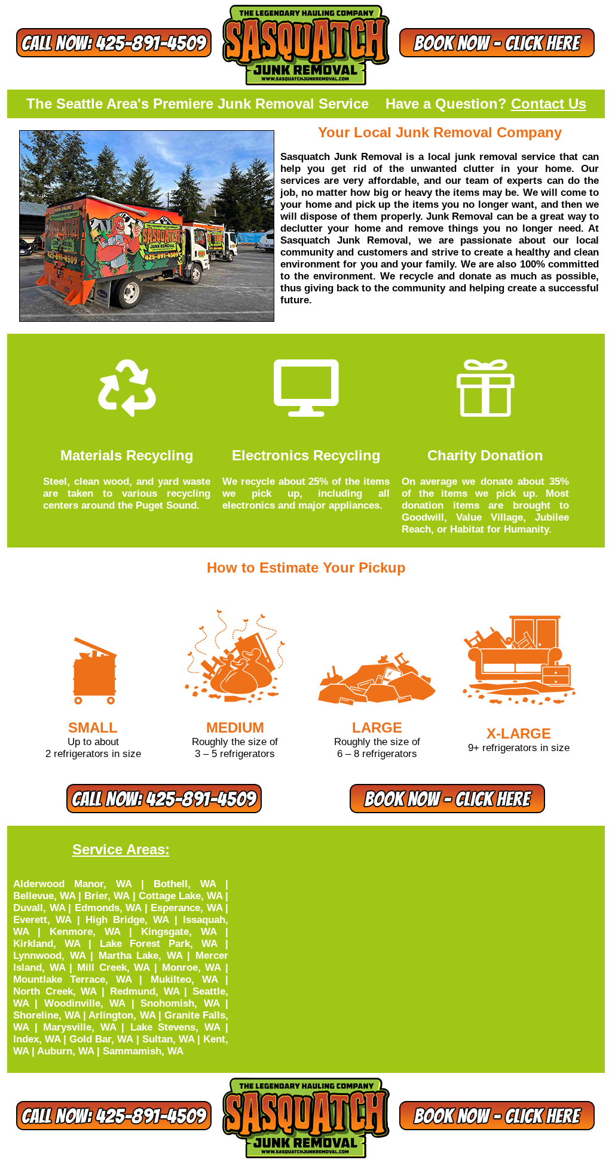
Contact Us (548, 104)
